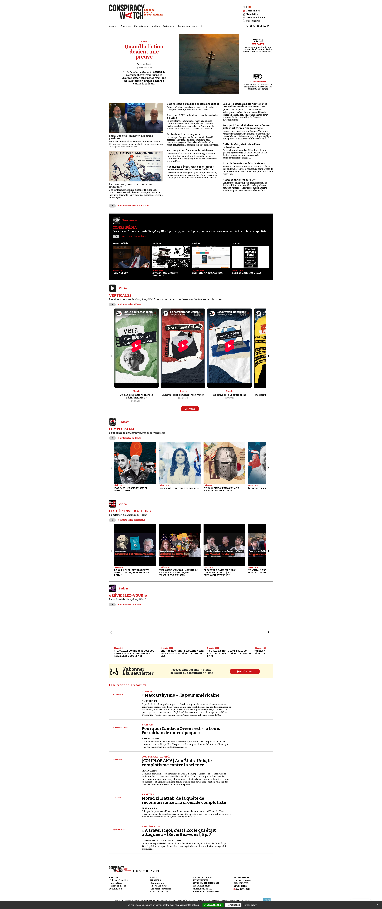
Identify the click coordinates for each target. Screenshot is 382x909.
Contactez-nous (242, 880)
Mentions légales (202, 889)
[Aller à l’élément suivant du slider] (268, 355)
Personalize (233, 905)
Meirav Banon (151, 738)
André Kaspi (149, 701)
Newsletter (240, 886)
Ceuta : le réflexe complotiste (184, 134)
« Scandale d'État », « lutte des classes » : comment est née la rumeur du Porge (191, 168)
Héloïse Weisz (150, 840)
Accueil (113, 26)
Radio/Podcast (151, 826)
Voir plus (189, 408)
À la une (144, 42)
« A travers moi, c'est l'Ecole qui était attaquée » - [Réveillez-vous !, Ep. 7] (179, 832)
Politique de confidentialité (208, 892)
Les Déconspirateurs (161, 889)
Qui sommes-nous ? (202, 877)
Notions (156, 243)
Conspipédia (141, 26)
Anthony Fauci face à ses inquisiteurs (190, 150)
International (116, 883)
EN (249, 7)
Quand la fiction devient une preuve (144, 52)
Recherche (243, 878)
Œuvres (236, 243)
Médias (196, 243)
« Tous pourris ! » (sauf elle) (239, 179)
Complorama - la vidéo (156, 757)
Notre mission (200, 880)
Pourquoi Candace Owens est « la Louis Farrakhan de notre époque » (181, 730)
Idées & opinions (118, 886)
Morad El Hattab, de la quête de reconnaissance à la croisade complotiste (184, 800)
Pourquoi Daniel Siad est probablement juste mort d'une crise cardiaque (247, 127)
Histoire (147, 691)
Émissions (168, 26)
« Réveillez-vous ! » (160, 886)
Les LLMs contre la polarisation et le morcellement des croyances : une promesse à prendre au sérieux (245, 106)
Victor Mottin (171, 840)
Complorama (157, 883)
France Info (149, 771)
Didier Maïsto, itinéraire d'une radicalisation (241, 146)
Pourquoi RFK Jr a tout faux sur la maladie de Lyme (192, 116)
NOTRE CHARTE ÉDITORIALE (205, 883)
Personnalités (120, 243)
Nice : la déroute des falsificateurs (244, 163)
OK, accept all (214, 905)
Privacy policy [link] (250, 905)
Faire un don (243, 889)
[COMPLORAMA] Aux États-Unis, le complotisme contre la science (177, 762)
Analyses (126, 26)
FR (244, 7)
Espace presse (241, 883)
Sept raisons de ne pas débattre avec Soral (193, 103)
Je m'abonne (244, 671)
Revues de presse (187, 26)
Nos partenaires (201, 886)
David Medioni (144, 64)
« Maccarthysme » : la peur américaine (181, 695)
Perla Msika (149, 808)
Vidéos (156, 26)
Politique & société (119, 880)
